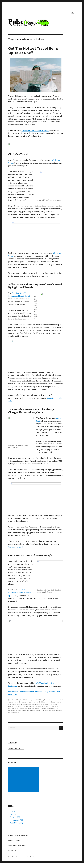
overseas (18, 706)
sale (53, 706)
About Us (12, 850)
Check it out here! (15, 547)
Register (13, 811)
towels (10, 710)
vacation (48, 710)
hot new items (54, 704)
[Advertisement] (24, 779)
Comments (16, 820)
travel (15, 710)
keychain (11, 706)
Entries (15, 817)
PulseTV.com (40, 706)
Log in (13, 814)
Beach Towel (48, 700)
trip (43, 710)
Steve (13, 700)
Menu (71, 13)
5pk (19, 593)
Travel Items (31, 710)
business (56, 700)
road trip (48, 706)
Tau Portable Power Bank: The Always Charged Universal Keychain (36, 708)
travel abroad (22, 710)
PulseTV (32, 706)
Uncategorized (31, 700)
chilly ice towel (35, 702)
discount (56, 702)
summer (11, 708)
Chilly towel (44, 702)
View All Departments (17, 845)
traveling (38, 710)
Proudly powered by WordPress (26, 857)
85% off (40, 700)
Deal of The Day (14, 840)
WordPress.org (16, 823)
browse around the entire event (35, 130)
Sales (56, 706)
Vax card (16, 713)
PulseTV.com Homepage (18, 835)
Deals (50, 702)
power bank (26, 706)
